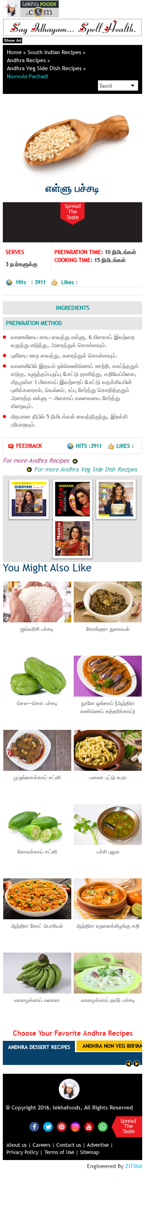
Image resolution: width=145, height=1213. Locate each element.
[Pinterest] (61, 1127)
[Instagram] (75, 1126)
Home (15, 52)
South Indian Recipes (55, 52)
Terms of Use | (61, 1152)
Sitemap (89, 1152)
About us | (18, 1144)
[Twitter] (48, 1127)
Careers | (44, 1144)
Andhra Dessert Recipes (39, 1046)
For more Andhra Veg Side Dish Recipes (84, 469)
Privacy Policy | (24, 1152)
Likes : (125, 445)
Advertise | (100, 1144)
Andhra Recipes (27, 60)
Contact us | (70, 1144)
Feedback (29, 445)
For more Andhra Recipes (36, 460)
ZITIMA (133, 1166)
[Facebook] (34, 1127)
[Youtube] (89, 1127)
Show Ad (12, 40)
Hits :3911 (90, 445)
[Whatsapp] (103, 1127)
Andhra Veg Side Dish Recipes (45, 68)
